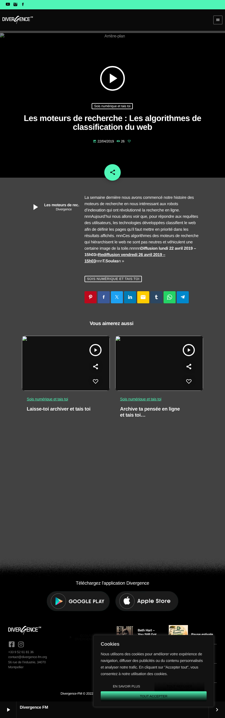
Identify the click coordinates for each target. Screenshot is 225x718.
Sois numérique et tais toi (112, 106)
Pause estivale (202, 634)
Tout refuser (179, 686)
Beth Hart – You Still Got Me (147, 634)
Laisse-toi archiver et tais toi (59, 409)
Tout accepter (153, 696)
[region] (153, 671)
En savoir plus (126, 686)
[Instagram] (15, 5)
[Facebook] (23, 5)
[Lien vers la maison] (17, 19)
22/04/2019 (104, 141)
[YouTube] (8, 5)
